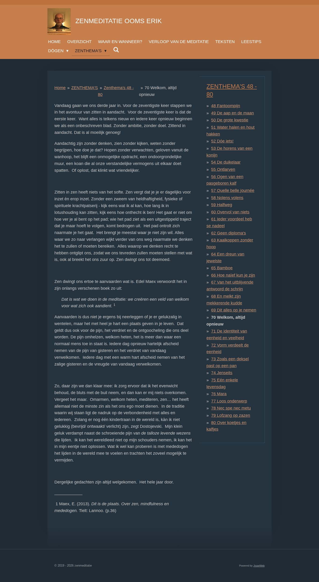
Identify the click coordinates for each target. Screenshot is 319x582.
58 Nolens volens (227, 197)
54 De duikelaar (226, 162)
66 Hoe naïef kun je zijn (233, 275)
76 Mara (219, 394)
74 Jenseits (221, 372)
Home (60, 87)
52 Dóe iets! (222, 141)
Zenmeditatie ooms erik (118, 21)
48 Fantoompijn (225, 105)
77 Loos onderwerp (229, 401)
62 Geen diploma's (228, 233)
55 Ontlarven (223, 169)
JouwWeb (259, 565)
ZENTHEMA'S (84, 87)
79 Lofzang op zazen (230, 415)
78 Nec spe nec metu (231, 408)
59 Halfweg (221, 204)
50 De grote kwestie (229, 120)
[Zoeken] (116, 50)
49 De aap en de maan (232, 113)
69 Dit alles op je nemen (233, 310)
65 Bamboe (222, 268)
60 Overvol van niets (230, 212)
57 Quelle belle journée (232, 190)
